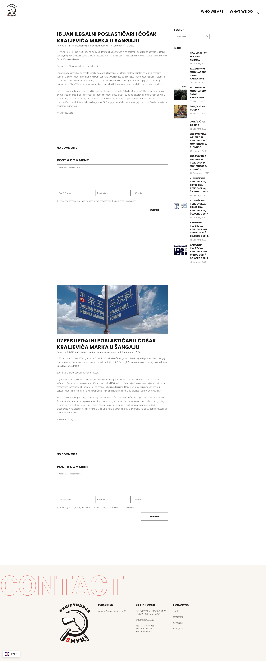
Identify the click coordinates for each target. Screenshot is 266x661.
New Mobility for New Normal (198, 56)
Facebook (178, 622)
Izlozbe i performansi (88, 45)
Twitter (176, 611)
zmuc (105, 45)
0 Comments (117, 45)
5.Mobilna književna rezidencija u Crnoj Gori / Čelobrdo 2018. (199, 229)
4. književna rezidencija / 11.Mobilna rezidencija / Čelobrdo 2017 (199, 185)
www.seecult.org (65, 113)
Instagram (178, 617)
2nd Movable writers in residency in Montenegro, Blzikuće (198, 140)
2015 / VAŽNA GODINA (197, 108)
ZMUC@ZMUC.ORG (145, 620)
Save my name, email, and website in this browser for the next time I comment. (98, 201)
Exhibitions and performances (92, 352)
